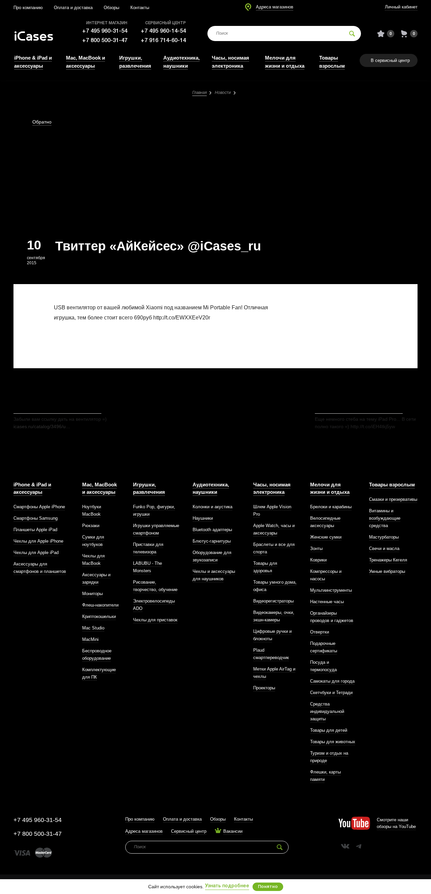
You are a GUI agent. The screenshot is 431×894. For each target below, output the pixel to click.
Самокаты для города (332, 681)
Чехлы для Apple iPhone (38, 541)
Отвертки (319, 631)
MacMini (90, 639)
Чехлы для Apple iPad (36, 552)
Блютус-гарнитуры (212, 541)
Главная (199, 93)
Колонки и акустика (212, 506)
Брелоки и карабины (331, 506)
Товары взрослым (392, 484)
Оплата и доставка (73, 7)
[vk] (345, 846)
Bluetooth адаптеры (212, 529)
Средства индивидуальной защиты (327, 711)
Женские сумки (325, 537)
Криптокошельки (99, 616)
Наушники (203, 518)
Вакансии (232, 831)
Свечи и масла (384, 548)
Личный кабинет (401, 6)
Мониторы (92, 593)
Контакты (139, 7)
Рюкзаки (90, 525)
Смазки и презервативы (393, 499)
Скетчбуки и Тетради (331, 692)
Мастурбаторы (384, 537)
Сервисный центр (188, 831)
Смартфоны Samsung (35, 518)
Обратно (42, 122)
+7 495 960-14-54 (163, 31)
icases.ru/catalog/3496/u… (41, 426)
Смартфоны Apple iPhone (39, 506)
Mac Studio (93, 627)
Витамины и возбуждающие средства (384, 518)
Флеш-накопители (100, 605)
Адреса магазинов (274, 6)
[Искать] (352, 33)
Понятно (268, 887)
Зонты (316, 548)
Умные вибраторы (387, 571)
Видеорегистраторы (273, 601)
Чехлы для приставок (155, 619)
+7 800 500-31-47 (104, 40)
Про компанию (28, 7)
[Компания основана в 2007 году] (38, 34)
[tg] (358, 846)
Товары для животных (332, 741)
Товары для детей (328, 730)
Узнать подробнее (227, 886)
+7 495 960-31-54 (104, 31)
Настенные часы (327, 601)
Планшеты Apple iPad (35, 529)
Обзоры (111, 7)
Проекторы (264, 687)
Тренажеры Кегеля (388, 559)
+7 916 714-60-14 (163, 40)
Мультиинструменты (331, 590)
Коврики (318, 559)
